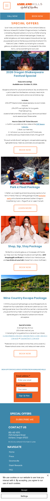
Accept (24, 490)
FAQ (11, 470)
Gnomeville (14, 461)
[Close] (46, 477)
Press (11, 456)
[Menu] (6, 5)
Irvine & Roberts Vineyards (12, 336)
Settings (24, 496)
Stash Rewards (15, 465)
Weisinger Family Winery (31, 336)
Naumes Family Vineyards (30, 338)
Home (11, 452)
